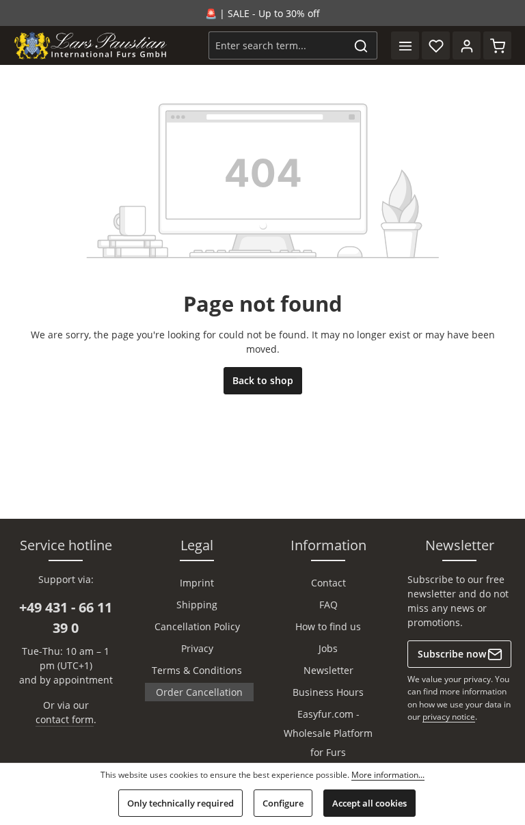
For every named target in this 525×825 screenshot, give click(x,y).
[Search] (361, 45)
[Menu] (405, 45)
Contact (328, 582)
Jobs (328, 648)
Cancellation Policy (197, 626)
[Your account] (467, 45)
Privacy (197, 648)
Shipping (196, 604)
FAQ (328, 604)
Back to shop (262, 380)
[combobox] (277, 45)
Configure (283, 803)
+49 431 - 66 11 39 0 (65, 617)
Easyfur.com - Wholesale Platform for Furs (328, 733)
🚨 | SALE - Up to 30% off (262, 13)
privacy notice (448, 716)
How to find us (328, 626)
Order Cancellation (199, 692)
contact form (65, 719)
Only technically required (180, 803)
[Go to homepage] (91, 45)
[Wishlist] (436, 45)
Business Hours (328, 692)
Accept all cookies (369, 803)
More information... (388, 775)
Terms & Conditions (197, 670)
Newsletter (328, 670)
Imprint (197, 582)
